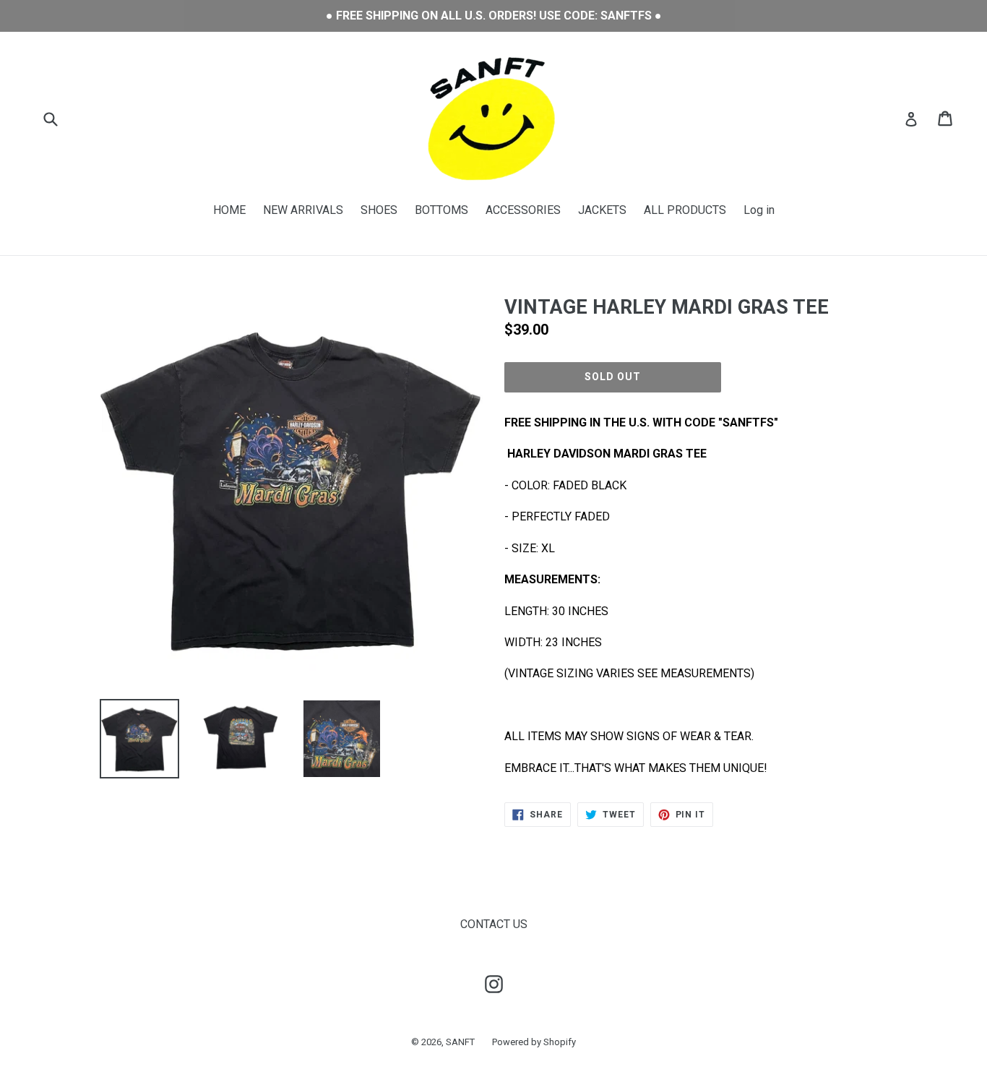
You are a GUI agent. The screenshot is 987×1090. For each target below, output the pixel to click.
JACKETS (602, 210)
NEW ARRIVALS (303, 210)
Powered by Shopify (534, 1042)
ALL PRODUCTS (685, 210)
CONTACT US (493, 924)
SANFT (460, 1042)
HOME (229, 210)
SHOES (379, 210)
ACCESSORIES (523, 210)
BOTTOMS (441, 210)
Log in (759, 210)
